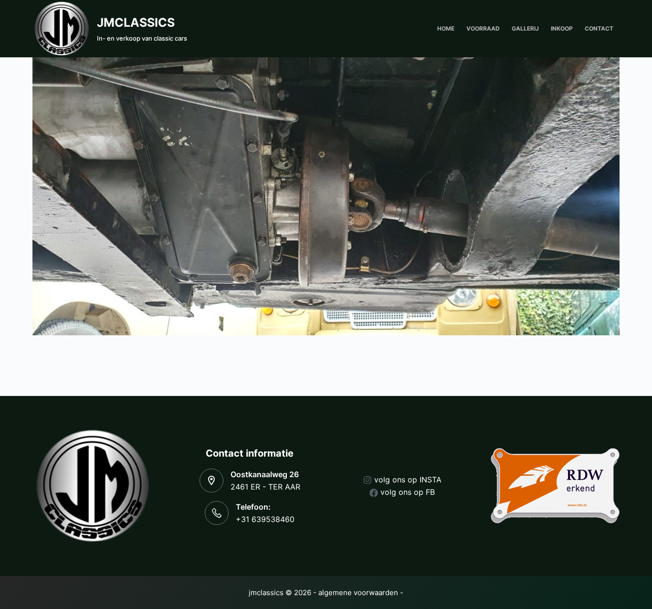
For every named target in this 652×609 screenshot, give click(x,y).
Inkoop (562, 28)
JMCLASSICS (136, 22)
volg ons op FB (407, 492)
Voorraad (483, 28)
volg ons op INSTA (408, 479)
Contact (599, 28)
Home (445, 28)
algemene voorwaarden (358, 592)
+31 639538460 (265, 519)
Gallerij (525, 28)
